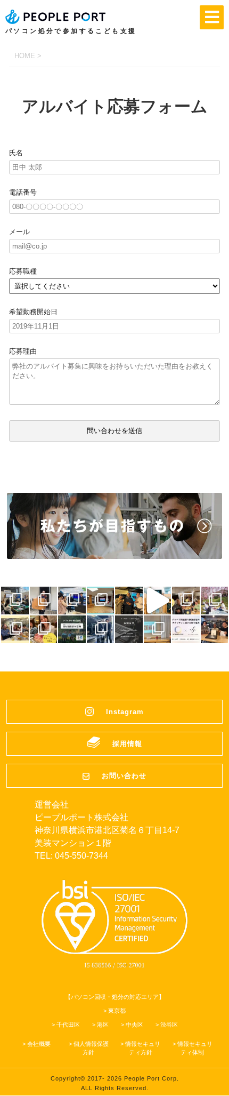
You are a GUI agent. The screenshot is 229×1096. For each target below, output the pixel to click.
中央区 (134, 1024)
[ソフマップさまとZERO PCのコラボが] (72, 600)
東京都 (117, 1010)
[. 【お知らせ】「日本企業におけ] (129, 629)
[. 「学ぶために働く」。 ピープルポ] (44, 629)
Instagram (125, 712)
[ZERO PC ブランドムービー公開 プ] (157, 600)
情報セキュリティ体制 (194, 1048)
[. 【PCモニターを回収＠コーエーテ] (100, 629)
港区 (103, 1024)
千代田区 (68, 1024)
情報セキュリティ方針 (142, 1048)
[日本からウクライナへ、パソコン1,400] (44, 600)
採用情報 (127, 744)
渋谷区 (169, 1024)
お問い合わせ (124, 776)
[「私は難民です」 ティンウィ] (129, 600)
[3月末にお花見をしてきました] (214, 600)
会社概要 (39, 1044)
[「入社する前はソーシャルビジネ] (186, 600)
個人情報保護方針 (91, 1048)
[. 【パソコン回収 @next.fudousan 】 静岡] (214, 629)
